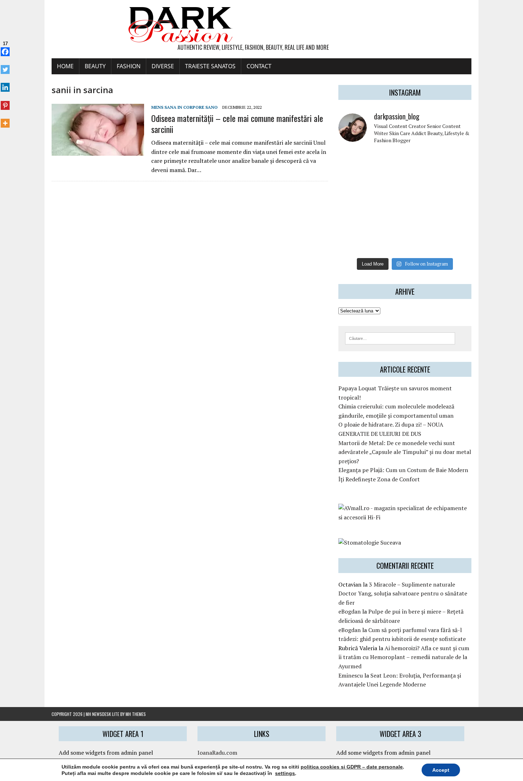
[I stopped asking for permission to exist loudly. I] (456, 243)
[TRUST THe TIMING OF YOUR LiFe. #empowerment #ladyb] (388, 160)
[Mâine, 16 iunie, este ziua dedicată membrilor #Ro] (456, 201)
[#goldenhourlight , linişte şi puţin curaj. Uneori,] (388, 201)
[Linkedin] (5, 83)
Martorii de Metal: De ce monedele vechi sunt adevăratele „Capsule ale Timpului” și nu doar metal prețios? (404, 452)
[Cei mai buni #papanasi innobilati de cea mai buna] (456, 181)
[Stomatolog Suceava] (369, 542)
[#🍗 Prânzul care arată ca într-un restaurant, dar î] (456, 222)
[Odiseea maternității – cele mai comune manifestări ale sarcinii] (98, 151)
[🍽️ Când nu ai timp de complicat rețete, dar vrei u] (422, 222)
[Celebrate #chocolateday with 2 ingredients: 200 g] (388, 181)
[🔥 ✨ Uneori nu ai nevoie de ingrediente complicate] (353, 222)
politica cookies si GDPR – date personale (352, 767)
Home (65, 66)
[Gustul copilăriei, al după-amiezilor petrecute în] (422, 160)
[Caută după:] (400, 338)
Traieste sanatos (210, 66)
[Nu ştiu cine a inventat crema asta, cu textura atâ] (388, 243)
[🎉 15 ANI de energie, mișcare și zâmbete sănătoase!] (422, 243)
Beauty (95, 66)
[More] (5, 119)
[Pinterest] (5, 101)
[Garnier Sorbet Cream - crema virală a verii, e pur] (422, 201)
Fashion (129, 66)
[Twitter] (5, 66)
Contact (259, 66)
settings (285, 773)
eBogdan (349, 611)
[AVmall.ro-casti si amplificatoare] (404, 517)
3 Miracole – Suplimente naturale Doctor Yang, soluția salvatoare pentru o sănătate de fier (402, 593)
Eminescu (350, 675)
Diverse (163, 66)
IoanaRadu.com (217, 752)
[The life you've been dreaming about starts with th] (353, 181)
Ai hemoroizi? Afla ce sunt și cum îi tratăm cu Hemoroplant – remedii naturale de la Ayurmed (403, 657)
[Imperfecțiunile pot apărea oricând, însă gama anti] (422, 181)
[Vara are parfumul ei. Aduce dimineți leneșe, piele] (456, 160)
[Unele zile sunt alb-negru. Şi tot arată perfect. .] (353, 243)
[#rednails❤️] (353, 201)
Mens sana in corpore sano (184, 107)
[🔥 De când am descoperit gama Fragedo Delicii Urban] (388, 222)
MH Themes (136, 714)
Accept (440, 770)
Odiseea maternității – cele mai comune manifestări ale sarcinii (237, 123)
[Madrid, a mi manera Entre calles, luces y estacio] (353, 160)
